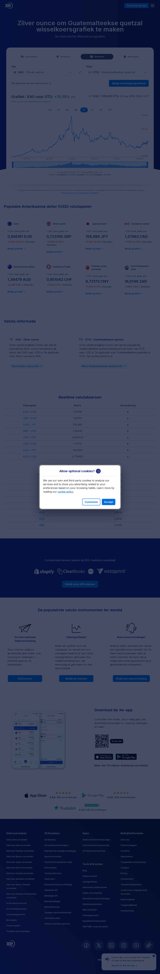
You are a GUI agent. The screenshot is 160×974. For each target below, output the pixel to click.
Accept (108, 502)
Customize (91, 502)
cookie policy (65, 491)
